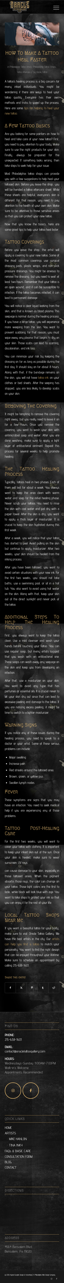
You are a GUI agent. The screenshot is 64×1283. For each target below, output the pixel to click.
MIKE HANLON (18, 1139)
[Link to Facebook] (56, 1278)
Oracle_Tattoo (41, 72)
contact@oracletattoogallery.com (25, 1051)
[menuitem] (54, 7)
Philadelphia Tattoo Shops (44, 66)
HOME (8, 1128)
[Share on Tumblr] (43, 988)
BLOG (8, 1162)
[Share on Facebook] (10, 988)
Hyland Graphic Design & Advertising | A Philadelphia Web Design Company (32, 1275)
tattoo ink (43, 377)
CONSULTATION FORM (18, 1157)
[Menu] (54, 7)
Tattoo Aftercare (23, 72)
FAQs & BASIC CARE (18, 1151)
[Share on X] (21, 988)
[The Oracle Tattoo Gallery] (26, 7)
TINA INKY (16, 1145)
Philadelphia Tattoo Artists (21, 66)
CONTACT (10, 1167)
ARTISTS (10, 1133)
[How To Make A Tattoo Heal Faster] (32, 33)
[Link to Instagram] (51, 1278)
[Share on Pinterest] (32, 988)
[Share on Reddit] (53, 988)
